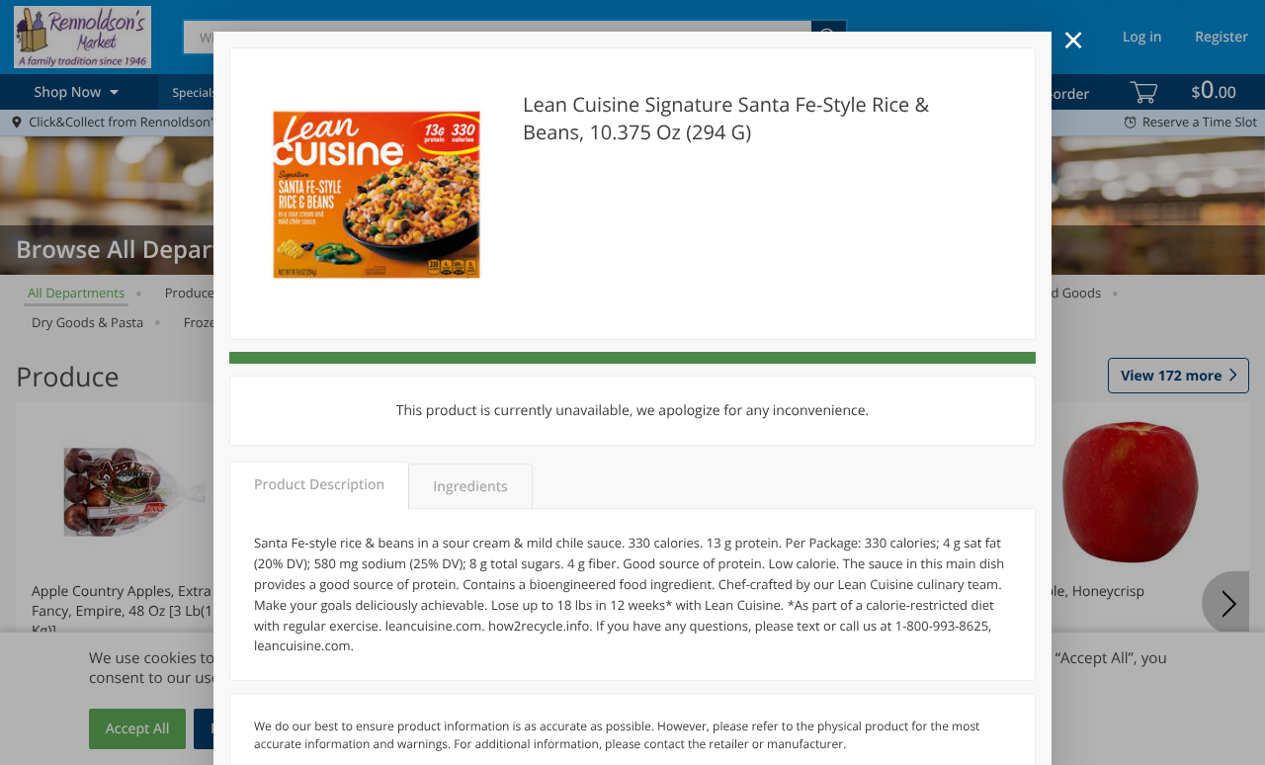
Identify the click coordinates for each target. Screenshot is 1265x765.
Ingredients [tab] (470, 486)
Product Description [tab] (319, 484)
